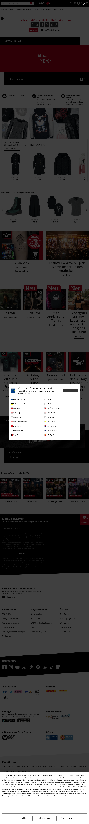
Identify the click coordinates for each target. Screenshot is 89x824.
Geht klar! (23, 818)
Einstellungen (66, 818)
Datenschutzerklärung (71, 796)
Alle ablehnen (44, 818)
